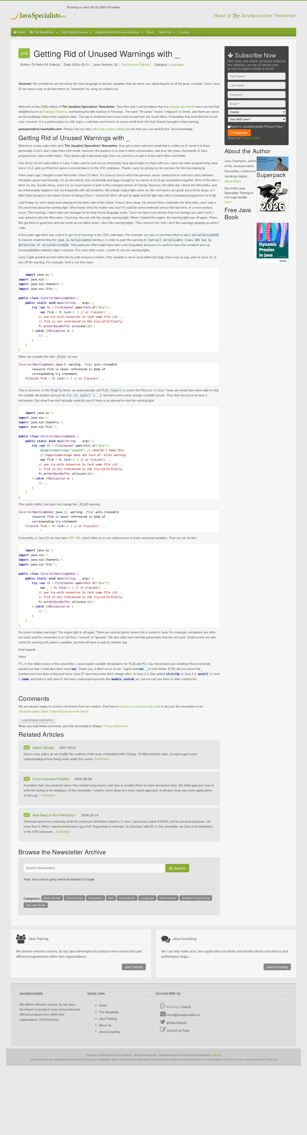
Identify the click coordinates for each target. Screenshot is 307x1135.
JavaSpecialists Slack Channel (39, 711)
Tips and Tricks (35, 905)
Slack (150, 32)
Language (176, 64)
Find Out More (49, 1019)
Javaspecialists (38, 16)
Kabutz (186, 1006)
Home (20, 32)
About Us (165, 32)
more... (229, 201)
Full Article (102, 759)
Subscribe (241, 133)
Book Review (52, 898)
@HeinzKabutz (176, 1022)
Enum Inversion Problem (51, 778)
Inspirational (127, 898)
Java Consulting (277, 967)
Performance (168, 898)
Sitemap (217, 1055)
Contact (184, 32)
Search (179, 868)
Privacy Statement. (115, 726)
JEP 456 (74, 538)
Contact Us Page (178, 1030)
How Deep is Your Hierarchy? (55, 815)
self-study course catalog (109, 129)
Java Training (134, 967)
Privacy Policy (251, 138)
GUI (110, 898)
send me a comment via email (139, 706)
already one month (182, 106)
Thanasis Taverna (55, 111)
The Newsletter (43, 32)
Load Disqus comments (37, 720)
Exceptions (96, 898)
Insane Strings (44, 747)
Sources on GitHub (136, 64)
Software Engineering (196, 898)
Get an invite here (74, 711)
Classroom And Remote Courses (117, 32)
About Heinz (233, 181)
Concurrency (74, 898)
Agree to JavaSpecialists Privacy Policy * (257, 126)
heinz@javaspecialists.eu (183, 1014)
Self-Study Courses (75, 32)
